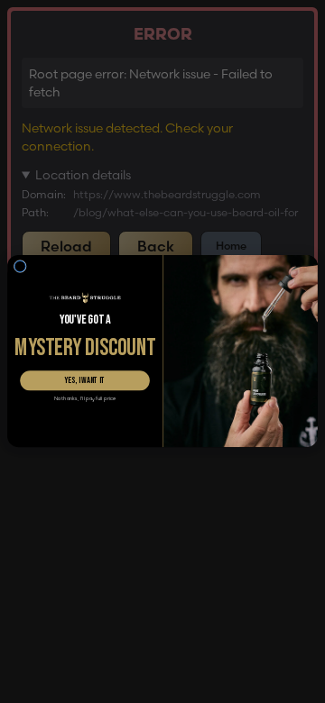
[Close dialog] (19, 266)
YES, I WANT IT (85, 382)
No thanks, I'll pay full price (85, 399)
